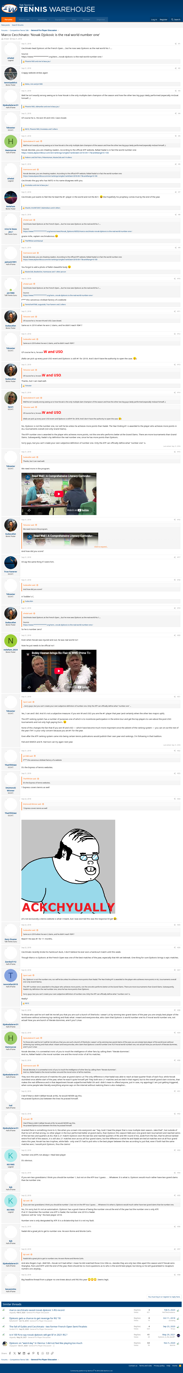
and (38, 61)
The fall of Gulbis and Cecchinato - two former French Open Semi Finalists (48, 1326)
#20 (178, 635)
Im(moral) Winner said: (32, 804)
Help (168, 1365)
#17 (178, 557)
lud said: (26, 1119)
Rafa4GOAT (13, 1321)
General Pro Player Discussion (38, 1312)
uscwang (172, 1320)
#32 (178, 1114)
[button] (32, 19)
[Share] (175, 43)
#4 (179, 113)
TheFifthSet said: (29, 778)
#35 (178, 1195)
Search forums (17, 25)
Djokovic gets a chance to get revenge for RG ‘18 (35, 1318)
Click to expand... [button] (101, 546)
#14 (178, 392)
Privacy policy (159, 1365)
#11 (178, 311)
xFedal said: (27, 220)
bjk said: (26, 1200)
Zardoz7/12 (13, 1329)
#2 (179, 68)
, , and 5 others (41, 129)
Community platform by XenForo (91, 1371)
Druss (173, 1329)
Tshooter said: (28, 316)
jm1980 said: (28, 756)
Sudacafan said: (29, 339)
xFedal (6, 39)
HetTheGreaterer (168, 1312)
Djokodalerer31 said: (31, 141)
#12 (178, 334)
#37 (178, 1249)
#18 (178, 580)
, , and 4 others (42, 208)
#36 (178, 1226)
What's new (24, 19)
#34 (178, 1173)
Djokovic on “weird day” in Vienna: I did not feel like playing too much (45, 1343)
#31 (178, 1091)
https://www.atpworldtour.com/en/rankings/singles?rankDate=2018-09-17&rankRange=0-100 (65, 152)
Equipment (60, 19)
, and (34, 84)
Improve (101, 19)
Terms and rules (145, 1365)
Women (86, 19)
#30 (178, 1060)
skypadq (12, 1312)
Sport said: (27, 702)
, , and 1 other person (45, 272)
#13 (178, 364)
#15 (178, 452)
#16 (178, 520)
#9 (179, 247)
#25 (178, 925)
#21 (178, 696)
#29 (178, 1033)
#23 (178, 773)
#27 (178, 970)
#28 (178, 1010)
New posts (5, 25)
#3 (179, 91)
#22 (178, 751)
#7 (179, 192)
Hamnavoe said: (29, 169)
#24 (178, 799)
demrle (172, 1345)
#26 (178, 947)
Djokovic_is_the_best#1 (166, 1337)
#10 (178, 278)
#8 (179, 214)
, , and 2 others (45, 304)
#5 (179, 136)
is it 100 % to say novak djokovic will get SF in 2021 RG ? (38, 1334)
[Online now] (10, 290)
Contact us (133, 1365)
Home (174, 1365)
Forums (8, 19)
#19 (178, 608)
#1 (179, 44)
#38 (178, 1275)
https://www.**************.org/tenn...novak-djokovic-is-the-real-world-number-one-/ (58, 295)
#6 (179, 164)
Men (74, 19)
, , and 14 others (48, 157)
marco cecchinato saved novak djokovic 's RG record (36, 1310)
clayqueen (13, 1346)
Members (42, 19)
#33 (178, 1150)
